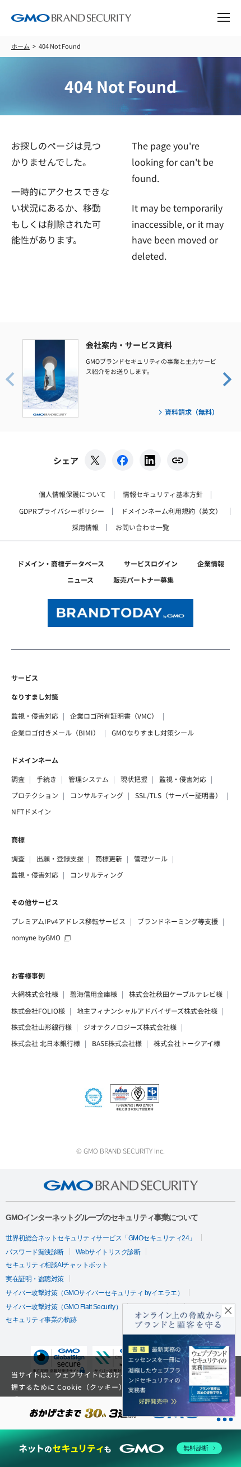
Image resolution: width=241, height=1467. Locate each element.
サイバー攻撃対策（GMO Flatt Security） (64, 1307)
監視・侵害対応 (34, 715)
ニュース (80, 579)
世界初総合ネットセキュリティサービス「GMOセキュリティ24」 (101, 1238)
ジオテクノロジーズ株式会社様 (130, 1027)
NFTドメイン (31, 811)
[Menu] (223, 19)
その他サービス (34, 902)
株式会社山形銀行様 (41, 1027)
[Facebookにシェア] (122, 460)
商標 (18, 839)
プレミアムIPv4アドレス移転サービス (68, 921)
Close (228, 1311)
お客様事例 (28, 975)
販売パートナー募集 (143, 579)
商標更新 (108, 858)
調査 (18, 779)
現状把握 (134, 779)
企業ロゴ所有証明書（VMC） (114, 715)
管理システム (88, 779)
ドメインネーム (34, 760)
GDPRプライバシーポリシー (61, 510)
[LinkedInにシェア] (150, 460)
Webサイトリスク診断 (108, 1252)
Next (226, 378)
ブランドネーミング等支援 (177, 921)
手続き (46, 779)
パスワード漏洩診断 (35, 1252)
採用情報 (85, 527)
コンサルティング (96, 795)
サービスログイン (151, 563)
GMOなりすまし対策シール (153, 732)
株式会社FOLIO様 (38, 1010)
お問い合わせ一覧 (142, 527)
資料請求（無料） (192, 411)
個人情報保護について (72, 494)
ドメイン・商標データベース (60, 563)
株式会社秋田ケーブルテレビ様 (176, 994)
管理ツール (151, 858)
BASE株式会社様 (117, 1043)
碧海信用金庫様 (93, 994)
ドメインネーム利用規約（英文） (171, 510)
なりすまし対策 (34, 696)
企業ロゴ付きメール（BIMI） (55, 732)
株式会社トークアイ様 (187, 1043)
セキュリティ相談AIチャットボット (57, 1265)
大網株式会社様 (34, 994)
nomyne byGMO (36, 937)
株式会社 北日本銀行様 (45, 1043)
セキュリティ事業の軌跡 (41, 1320)
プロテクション (34, 795)
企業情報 (210, 563)
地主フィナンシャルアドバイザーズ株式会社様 (147, 1010)
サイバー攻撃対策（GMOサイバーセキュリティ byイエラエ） (94, 1293)
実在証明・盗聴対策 (35, 1279)
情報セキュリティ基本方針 (163, 494)
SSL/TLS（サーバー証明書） (178, 795)
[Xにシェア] (95, 460)
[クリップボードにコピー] (177, 460)
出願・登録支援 (60, 858)
